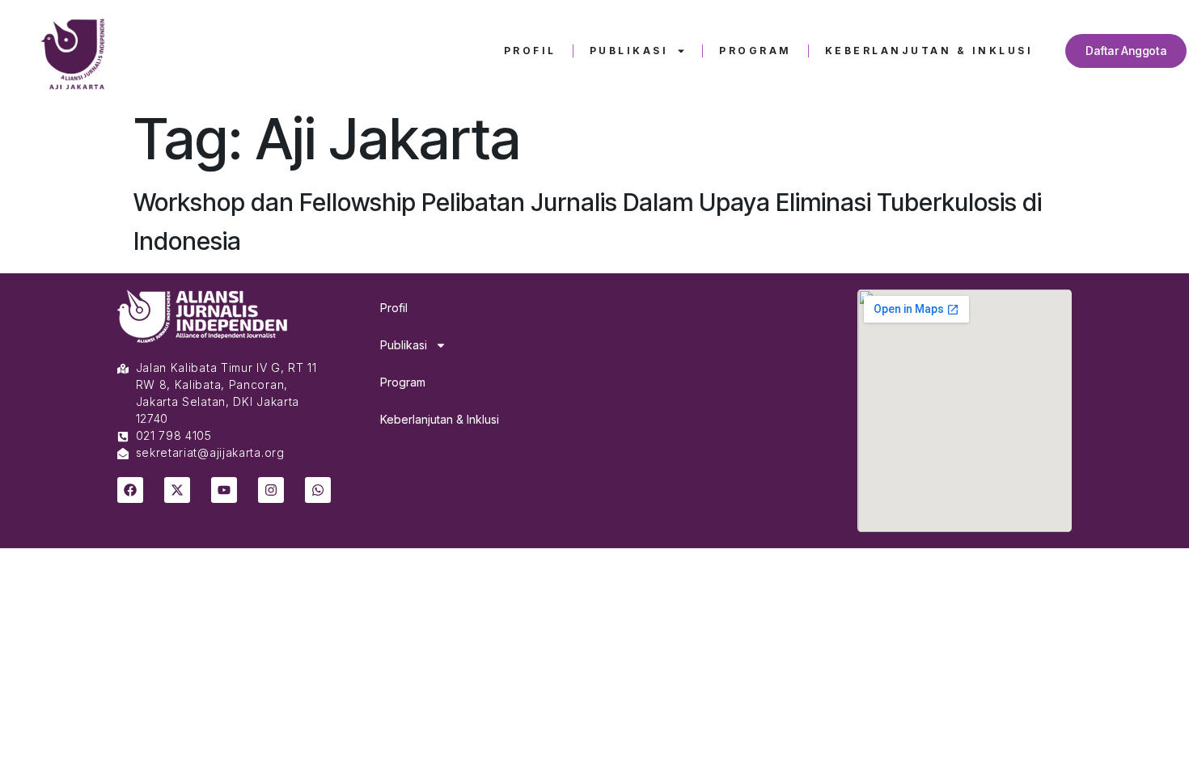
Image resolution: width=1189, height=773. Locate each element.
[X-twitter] (177, 490)
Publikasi (629, 50)
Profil (530, 50)
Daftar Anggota (1125, 50)
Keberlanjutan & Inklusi (929, 50)
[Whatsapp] (318, 490)
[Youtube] (224, 490)
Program (755, 50)
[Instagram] (271, 490)
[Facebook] (130, 490)
